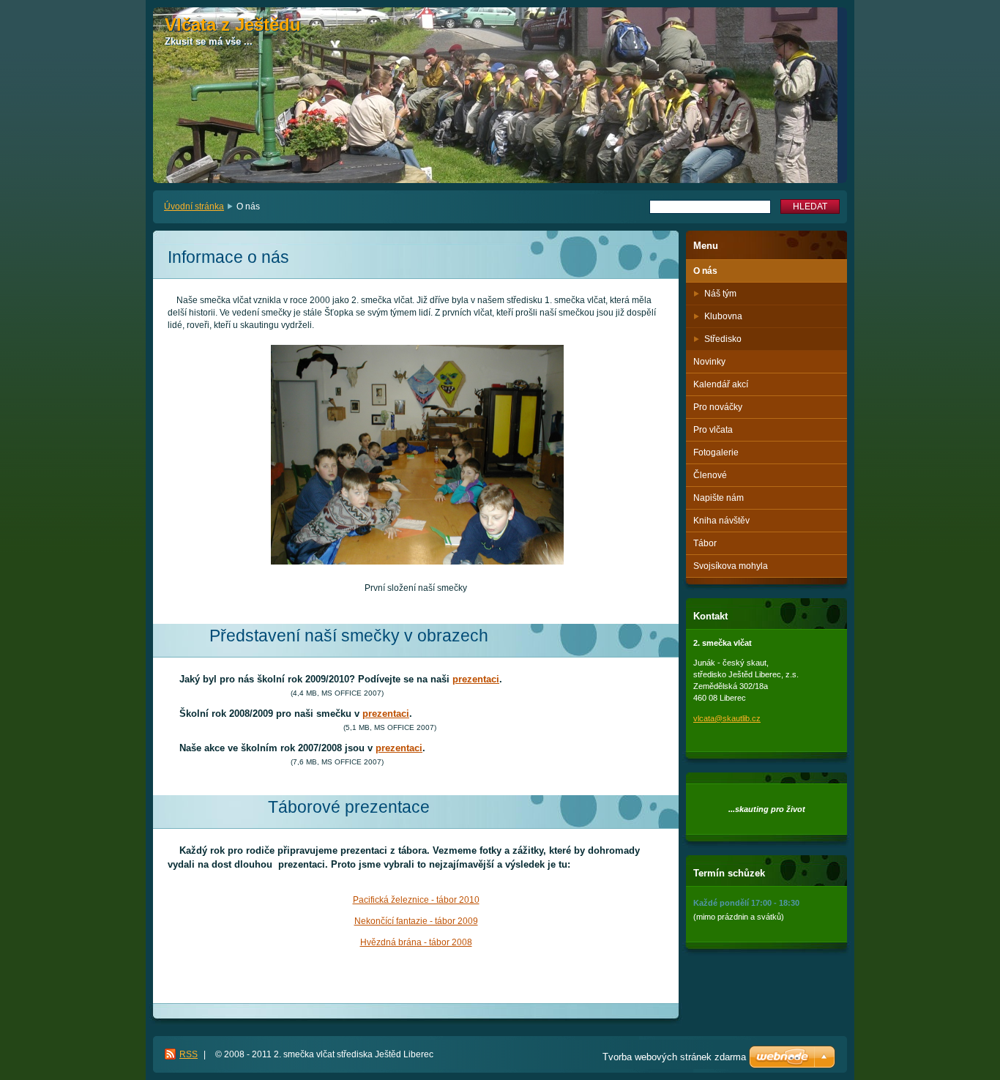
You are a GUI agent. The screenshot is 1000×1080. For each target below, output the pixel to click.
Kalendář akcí (720, 384)
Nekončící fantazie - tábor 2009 (416, 921)
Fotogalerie (716, 452)
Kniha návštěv (721, 520)
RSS (188, 1054)
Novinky (709, 362)
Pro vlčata (713, 430)
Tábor (705, 543)
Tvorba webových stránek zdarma (674, 1056)
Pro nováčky (717, 407)
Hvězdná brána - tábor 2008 (416, 942)
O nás (705, 271)
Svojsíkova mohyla (730, 566)
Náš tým (720, 293)
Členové (710, 475)
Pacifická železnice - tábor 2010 (416, 900)
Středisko (723, 339)
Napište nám (718, 498)
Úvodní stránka (194, 206)
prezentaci (475, 679)
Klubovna (723, 316)
